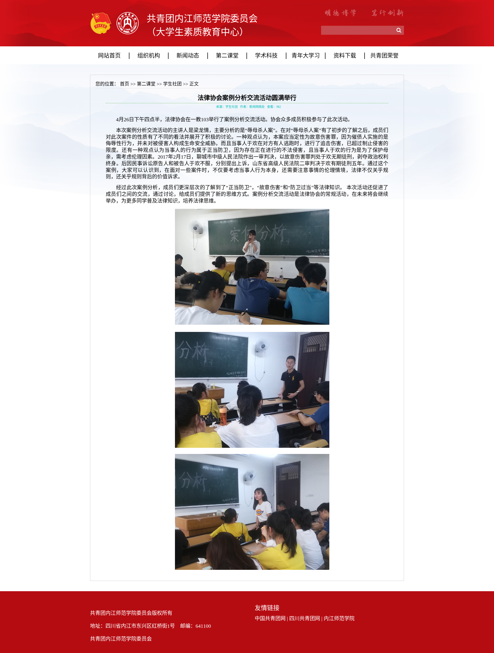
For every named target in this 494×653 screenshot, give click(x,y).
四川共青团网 (304, 618)
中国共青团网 (270, 618)
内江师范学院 (339, 618)
